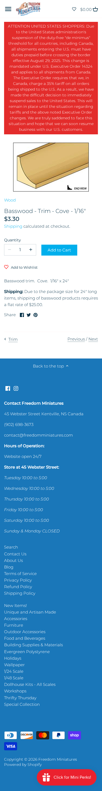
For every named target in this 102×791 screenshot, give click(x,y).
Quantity (12, 240)
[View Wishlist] (74, 9)
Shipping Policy (19, 593)
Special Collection (22, 704)
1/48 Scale (13, 677)
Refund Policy (18, 586)
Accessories (15, 618)
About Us (13, 560)
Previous (76, 339)
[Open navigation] (8, 9)
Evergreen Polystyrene (27, 651)
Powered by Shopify (23, 764)
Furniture (13, 625)
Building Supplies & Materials (33, 644)
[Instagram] (16, 388)
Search (11, 547)
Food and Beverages (24, 638)
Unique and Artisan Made (30, 612)
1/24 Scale (13, 671)
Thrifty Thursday (20, 697)
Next (93, 339)
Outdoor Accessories (24, 631)
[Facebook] (7, 388)
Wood (10, 200)
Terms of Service (20, 573)
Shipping (13, 226)
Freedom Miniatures (57, 759)
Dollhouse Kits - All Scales (29, 684)
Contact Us (15, 553)
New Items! (15, 605)
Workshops (15, 691)
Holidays (12, 658)
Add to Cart (59, 250)
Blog (8, 567)
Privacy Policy (18, 580)
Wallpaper (14, 664)
